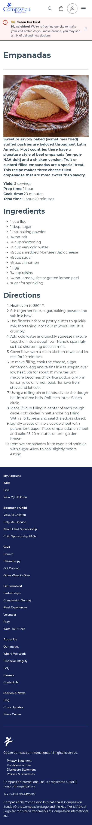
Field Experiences (15, 607)
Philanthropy (11, 561)
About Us (10, 639)
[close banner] (86, 29)
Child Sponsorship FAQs (19, 536)
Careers (8, 675)
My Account (12, 475)
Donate (8, 554)
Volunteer (9, 614)
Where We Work (14, 653)
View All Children (14, 514)
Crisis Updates (13, 707)
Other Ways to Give (16, 575)
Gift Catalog (11, 568)
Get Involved (12, 586)
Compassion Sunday (17, 600)
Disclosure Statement (21, 769)
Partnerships (12, 593)
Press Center (12, 714)
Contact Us (10, 682)
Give (6, 490)
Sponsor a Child (15, 507)
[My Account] (72, 8)
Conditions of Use (19, 765)
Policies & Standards (21, 774)
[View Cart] (61, 8)
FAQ (6, 668)
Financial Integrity (15, 661)
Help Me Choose (14, 522)
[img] (16, 8)
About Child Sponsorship (20, 529)
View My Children (15, 497)
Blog (6, 700)
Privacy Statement (19, 760)
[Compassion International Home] (16, 12)
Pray (6, 621)
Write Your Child (14, 629)
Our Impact (11, 646)
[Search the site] (50, 8)
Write (6, 482)
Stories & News (14, 693)
